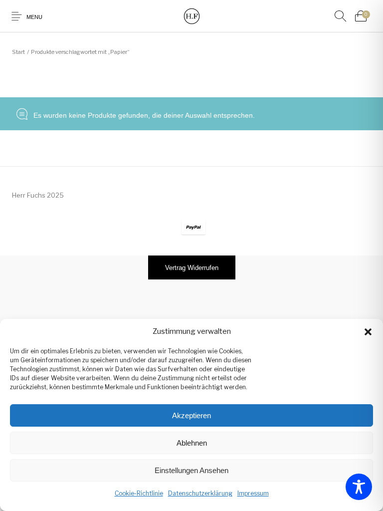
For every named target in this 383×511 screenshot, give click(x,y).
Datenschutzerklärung (200, 493)
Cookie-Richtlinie (139, 493)
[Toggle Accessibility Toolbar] (359, 487)
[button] (368, 332)
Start (18, 51)
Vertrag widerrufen (191, 267)
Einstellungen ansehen (191, 470)
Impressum (253, 493)
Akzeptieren (191, 415)
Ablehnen (192, 443)
